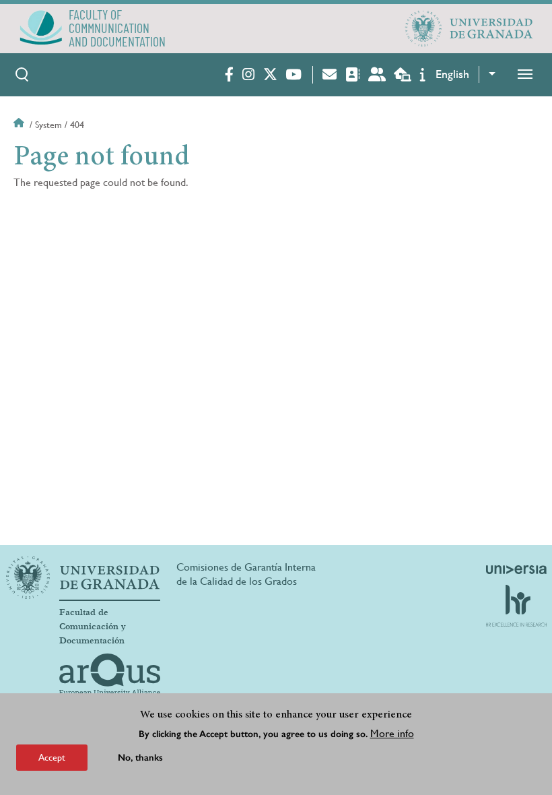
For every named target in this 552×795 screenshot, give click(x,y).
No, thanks (140, 757)
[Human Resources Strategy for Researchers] (516, 606)
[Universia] (516, 569)
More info (392, 733)
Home (20, 124)
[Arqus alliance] (109, 675)
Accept (51, 757)
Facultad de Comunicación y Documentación (92, 626)
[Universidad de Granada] (469, 28)
